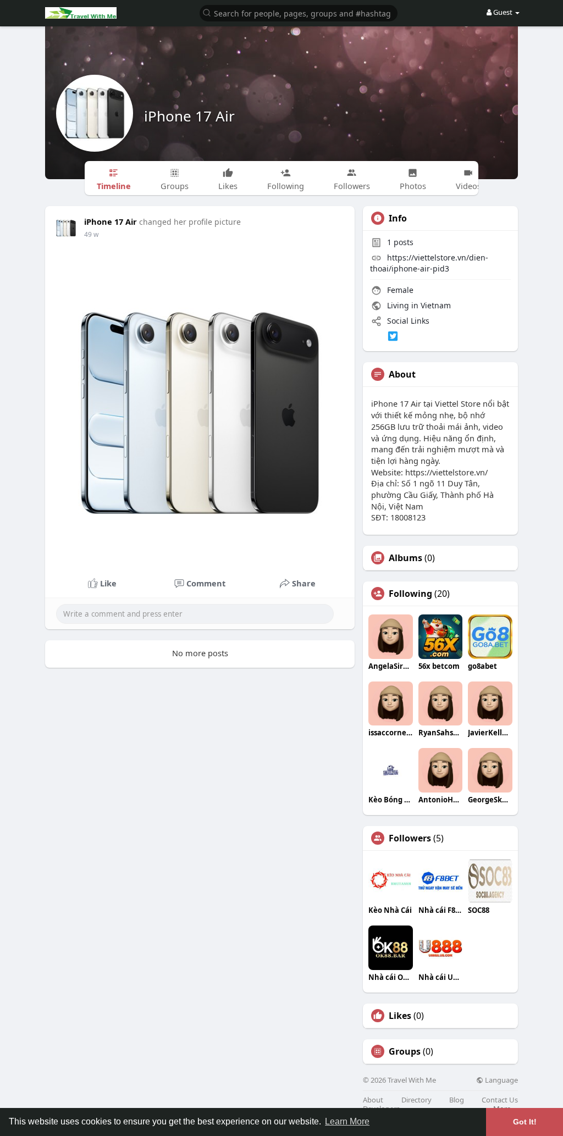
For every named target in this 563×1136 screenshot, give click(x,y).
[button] (298, 12)
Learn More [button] (347, 1121)
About (373, 1100)
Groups (405, 1051)
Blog (456, 1100)
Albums (405, 557)
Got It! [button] (525, 1121)
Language (500, 1080)
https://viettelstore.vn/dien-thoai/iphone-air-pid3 (429, 263)
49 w (91, 234)
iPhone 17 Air (189, 116)
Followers (410, 838)
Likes (400, 1015)
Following (410, 593)
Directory (416, 1100)
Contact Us (500, 1100)
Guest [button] (503, 12)
